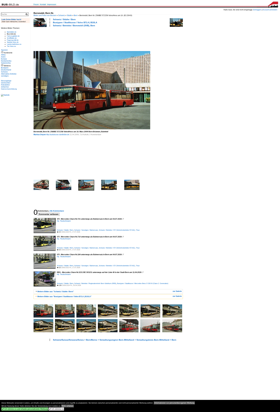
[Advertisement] (87, 38)
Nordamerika (6, 61)
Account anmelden (269, 10)
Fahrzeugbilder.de (13, 36)
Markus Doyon (40, 135)
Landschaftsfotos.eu (14, 44)
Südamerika (6, 63)
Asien (3, 57)
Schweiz (61, 15)
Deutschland (6, 70)
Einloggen (257, 10)
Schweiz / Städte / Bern (64, 19)
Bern (76, 15)
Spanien (4, 50)
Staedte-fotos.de (13, 42)
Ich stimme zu (56, 409)
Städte (69, 15)
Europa (4, 59)
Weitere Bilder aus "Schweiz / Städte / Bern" (55, 292)
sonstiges (5, 76)
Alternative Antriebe (8, 74)
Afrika (3, 55)
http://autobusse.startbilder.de (57, 135)
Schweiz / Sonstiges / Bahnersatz (86, 230)
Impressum (51, 4)
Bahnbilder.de (11, 32)
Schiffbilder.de (12, 38)
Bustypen (4, 68)
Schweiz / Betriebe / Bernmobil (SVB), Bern (74, 25)
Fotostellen (5, 85)
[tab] (108, 291)
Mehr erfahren (67, 406)
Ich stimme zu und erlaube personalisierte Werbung (25, 409)
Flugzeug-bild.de (13, 40)
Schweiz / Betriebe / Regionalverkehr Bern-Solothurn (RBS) (95, 283)
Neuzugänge (6, 81)
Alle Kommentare (56, 211)
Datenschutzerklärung (9, 89)
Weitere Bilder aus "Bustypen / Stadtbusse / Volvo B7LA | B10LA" (64, 297)
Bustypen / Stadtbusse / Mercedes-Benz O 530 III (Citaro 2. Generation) (142, 283)
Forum (36, 4)
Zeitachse (5, 87)
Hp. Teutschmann (64, 221)
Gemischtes (5, 83)
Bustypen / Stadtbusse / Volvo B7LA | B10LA (75, 22)
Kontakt (43, 4)
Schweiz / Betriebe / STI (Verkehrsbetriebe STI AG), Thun (119, 230)
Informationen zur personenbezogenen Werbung (174, 403)
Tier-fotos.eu (11, 46)
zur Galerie (177, 291)
